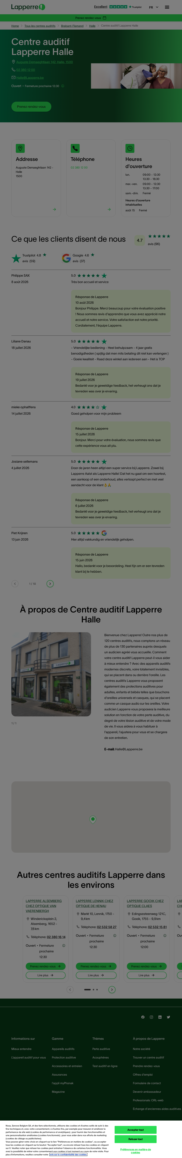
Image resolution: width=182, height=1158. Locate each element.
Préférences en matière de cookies (135, 1151)
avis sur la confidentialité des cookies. (68, 1154)
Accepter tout (135, 1129)
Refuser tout (136, 1139)
